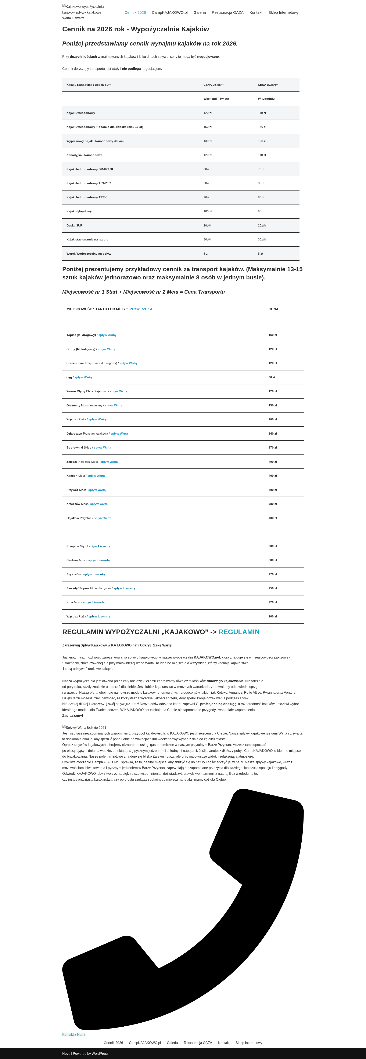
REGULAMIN (239, 632)
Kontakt (256, 12)
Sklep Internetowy (283, 12)
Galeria (200, 12)
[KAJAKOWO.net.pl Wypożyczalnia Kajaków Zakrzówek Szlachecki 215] (83, 12)
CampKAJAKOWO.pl (170, 12)
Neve (66, 1053)
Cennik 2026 (135, 12)
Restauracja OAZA (228, 12)
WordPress (100, 1053)
